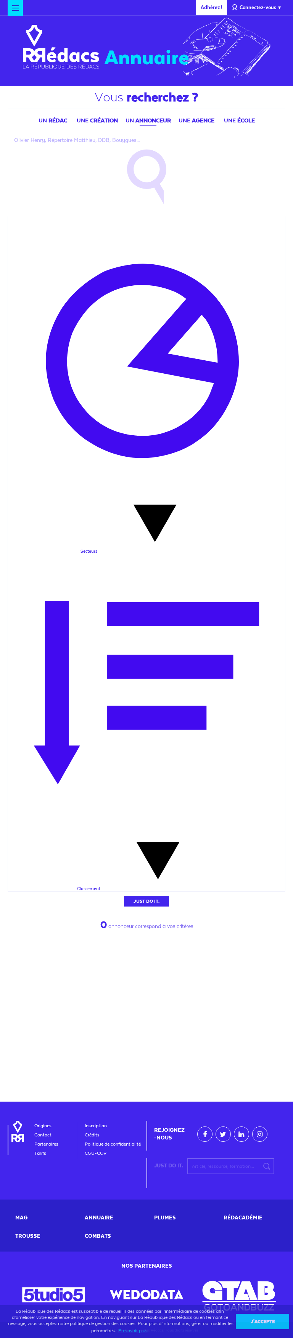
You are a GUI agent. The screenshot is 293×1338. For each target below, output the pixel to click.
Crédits (92, 1135)
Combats (98, 1236)
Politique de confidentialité (113, 1144)
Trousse (27, 1236)
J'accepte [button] (263, 1321)
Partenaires (46, 1144)
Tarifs (40, 1153)
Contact (43, 1135)
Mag (21, 1218)
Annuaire (147, 57)
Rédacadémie (243, 1218)
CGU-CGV (95, 1153)
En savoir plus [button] (133, 1330)
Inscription (96, 1125)
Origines (43, 1125)
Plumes (165, 1218)
